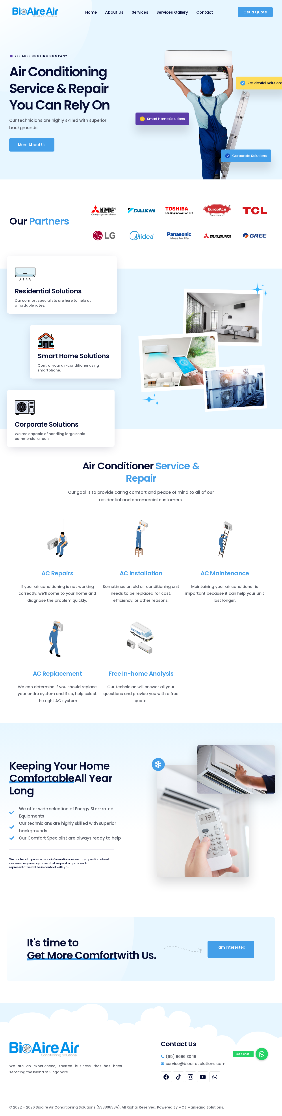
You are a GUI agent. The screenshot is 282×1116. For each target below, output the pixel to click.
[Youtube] (202, 1076)
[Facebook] (166, 1076)
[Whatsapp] (214, 1076)
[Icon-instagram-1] (190, 1076)
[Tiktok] (178, 1076)
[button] (262, 1054)
